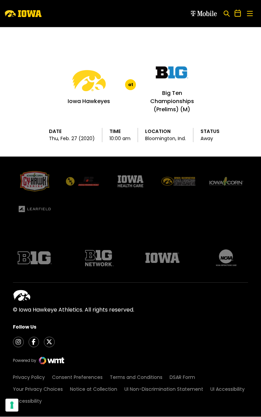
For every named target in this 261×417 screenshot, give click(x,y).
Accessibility (27, 401)
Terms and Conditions (136, 377)
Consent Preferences (77, 377)
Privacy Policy (29, 377)
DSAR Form (182, 377)
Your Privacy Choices (38, 389)
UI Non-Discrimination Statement (163, 389)
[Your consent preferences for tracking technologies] (11, 405)
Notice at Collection (93, 389)
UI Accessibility (227, 389)
